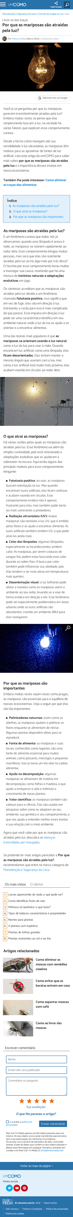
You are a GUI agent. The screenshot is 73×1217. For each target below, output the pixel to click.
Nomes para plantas (20, 919)
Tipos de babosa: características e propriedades (37, 913)
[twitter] (9, 1188)
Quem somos (50, 1203)
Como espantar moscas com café (52, 1004)
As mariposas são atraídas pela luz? (36, 206)
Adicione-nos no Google (54, 98)
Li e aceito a (19, 1123)
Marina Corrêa (18, 39)
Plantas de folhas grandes (24, 932)
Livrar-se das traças (15, 20)
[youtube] (16, 1188)
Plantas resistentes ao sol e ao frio (29, 938)
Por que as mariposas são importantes (38, 217)
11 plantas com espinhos (23, 926)
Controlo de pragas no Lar (50, 14)
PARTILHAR (56, 7)
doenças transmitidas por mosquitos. (29, 840)
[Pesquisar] (67, 5)
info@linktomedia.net (52, 1151)
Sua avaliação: (35, 1107)
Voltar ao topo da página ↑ (36, 1166)
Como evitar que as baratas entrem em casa (53, 983)
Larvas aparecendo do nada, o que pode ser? (35, 894)
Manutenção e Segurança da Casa (19, 14)
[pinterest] (24, 1188)
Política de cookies (15, 1213)
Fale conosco (12, 1209)
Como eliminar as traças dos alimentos (34, 183)
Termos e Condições (32, 1209)
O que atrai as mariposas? (30, 211)
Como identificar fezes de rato (26, 901)
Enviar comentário (53, 1124)
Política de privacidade (57, 1209)
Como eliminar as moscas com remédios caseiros (51, 965)
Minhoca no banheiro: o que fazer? (29, 907)
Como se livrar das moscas (49, 1025)
